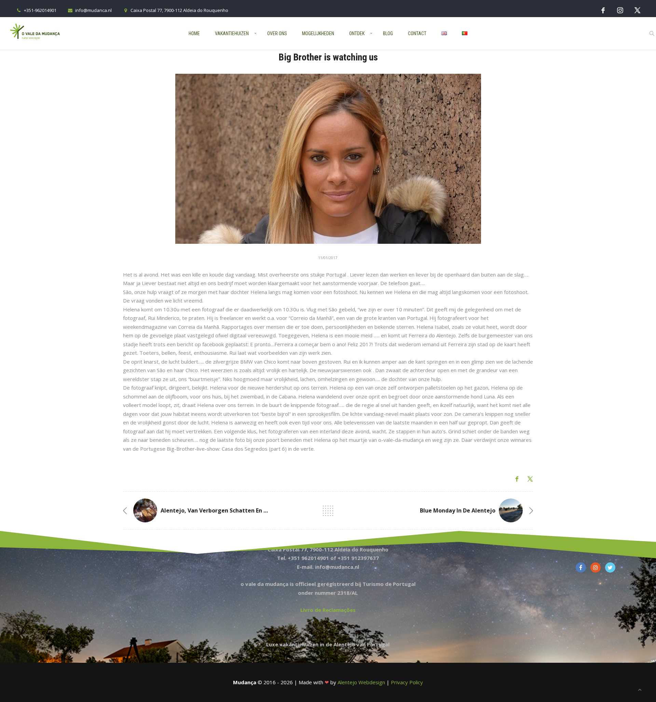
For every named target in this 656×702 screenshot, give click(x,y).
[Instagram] (620, 10)
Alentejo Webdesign (361, 682)
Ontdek (357, 33)
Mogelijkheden (318, 33)
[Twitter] (637, 10)
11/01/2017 (327, 257)
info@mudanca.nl (93, 10)
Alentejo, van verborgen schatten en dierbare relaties (236, 510)
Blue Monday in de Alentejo (457, 510)
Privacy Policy (407, 682)
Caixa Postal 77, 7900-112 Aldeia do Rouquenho (179, 10)
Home (194, 33)
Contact (417, 33)
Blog (388, 33)
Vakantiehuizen (232, 33)
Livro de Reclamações (328, 609)
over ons (277, 33)
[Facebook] (603, 10)
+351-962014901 (40, 10)
